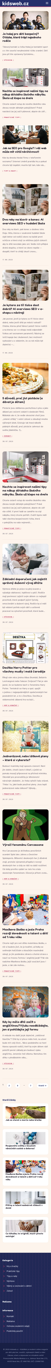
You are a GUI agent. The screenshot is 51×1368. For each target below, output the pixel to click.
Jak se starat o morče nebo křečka (23, 1120)
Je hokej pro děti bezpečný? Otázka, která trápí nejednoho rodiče (21, 37)
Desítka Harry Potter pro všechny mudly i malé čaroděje (23, 669)
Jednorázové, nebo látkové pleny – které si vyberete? (25, 758)
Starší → (42, 1086)
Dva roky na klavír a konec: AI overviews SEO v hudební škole (23, 221)
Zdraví (7, 436)
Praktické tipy (12, 117)
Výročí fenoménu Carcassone (22, 845)
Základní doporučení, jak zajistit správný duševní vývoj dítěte (24, 581)
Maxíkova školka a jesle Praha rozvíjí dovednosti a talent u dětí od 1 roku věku (25, 933)
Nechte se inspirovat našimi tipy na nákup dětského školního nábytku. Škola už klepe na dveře (25, 94)
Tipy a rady (10, 171)
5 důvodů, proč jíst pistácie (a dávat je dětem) (22, 400)
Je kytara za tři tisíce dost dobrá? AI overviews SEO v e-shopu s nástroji (22, 308)
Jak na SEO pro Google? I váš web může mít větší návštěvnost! (24, 149)
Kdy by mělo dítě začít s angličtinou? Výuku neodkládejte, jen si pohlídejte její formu (25, 1025)
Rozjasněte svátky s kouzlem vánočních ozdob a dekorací (21, 1147)
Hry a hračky (10, 705)
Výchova (8, 60)
